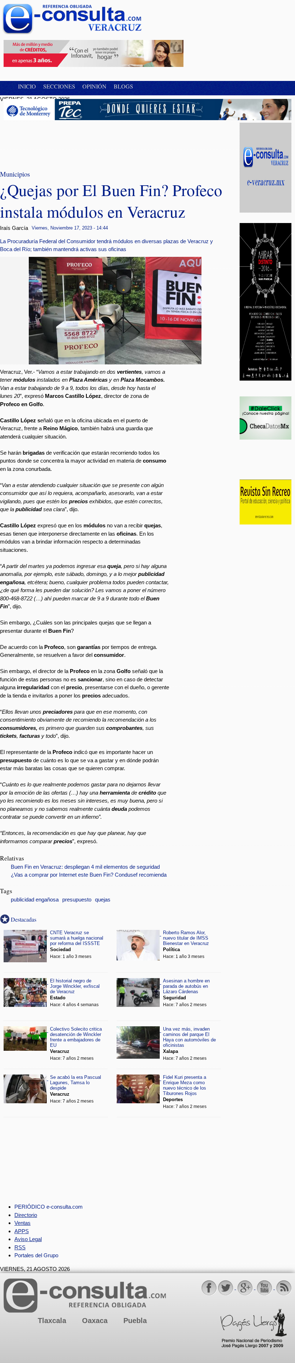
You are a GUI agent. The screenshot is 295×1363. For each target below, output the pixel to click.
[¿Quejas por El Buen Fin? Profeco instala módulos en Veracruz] (115, 362)
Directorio (25, 1215)
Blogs (123, 86)
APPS (21, 1231)
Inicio (27, 86)
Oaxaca (95, 1321)
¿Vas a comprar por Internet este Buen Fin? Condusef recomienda (89, 875)
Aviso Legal (28, 1239)
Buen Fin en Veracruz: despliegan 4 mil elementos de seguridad (85, 867)
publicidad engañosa (35, 900)
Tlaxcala (52, 1321)
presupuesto (76, 900)
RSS (20, 1247)
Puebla (135, 1321)
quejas (102, 900)
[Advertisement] (61, 141)
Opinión (94, 86)
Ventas (22, 1223)
